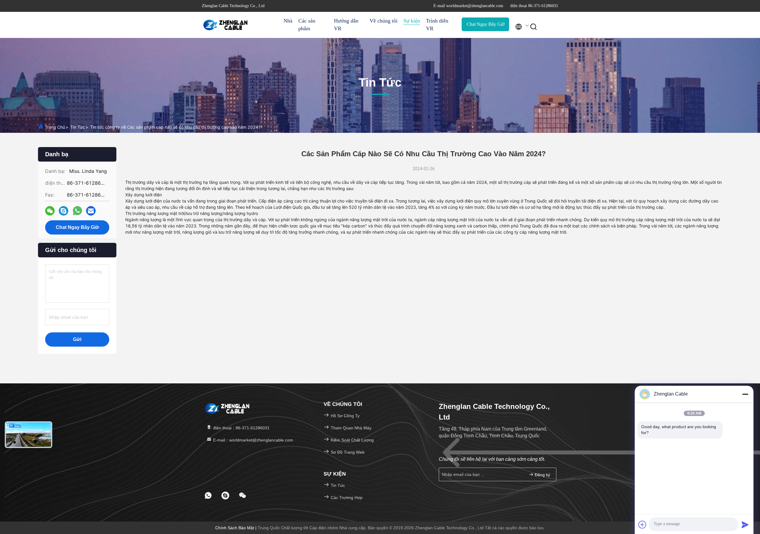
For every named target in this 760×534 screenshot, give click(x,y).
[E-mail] (91, 211)
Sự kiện (411, 21)
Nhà (288, 21)
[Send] (745, 524)
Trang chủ (55, 127)
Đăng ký (541, 474)
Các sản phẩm (306, 24)
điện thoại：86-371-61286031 (241, 427)
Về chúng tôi (384, 21)
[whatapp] (77, 211)
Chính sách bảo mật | (236, 527)
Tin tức (77, 127)
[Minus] (745, 394)
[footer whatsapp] (208, 495)
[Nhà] (225, 25)
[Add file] (642, 524)
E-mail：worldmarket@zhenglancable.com (252, 440)
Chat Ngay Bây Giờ (485, 24)
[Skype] (63, 211)
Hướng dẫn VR (346, 24)
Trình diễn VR (437, 24)
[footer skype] (225, 495)
